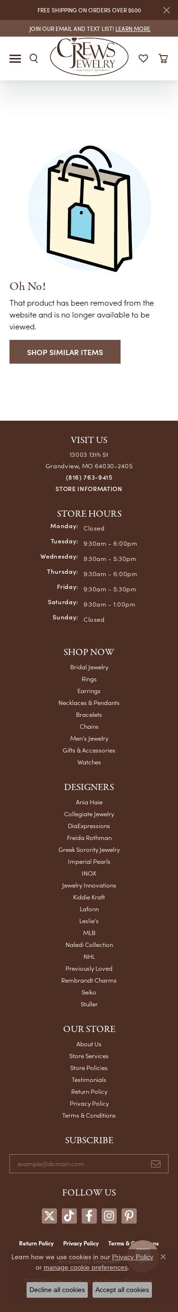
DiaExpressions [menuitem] (89, 825)
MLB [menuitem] (89, 932)
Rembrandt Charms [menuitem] (89, 979)
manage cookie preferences (86, 1267)
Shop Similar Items (65, 352)
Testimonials (89, 1079)
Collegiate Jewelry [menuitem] (89, 813)
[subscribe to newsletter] (155, 1164)
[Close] (166, 10)
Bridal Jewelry (89, 666)
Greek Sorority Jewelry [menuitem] (89, 849)
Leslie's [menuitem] (89, 920)
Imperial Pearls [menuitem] (89, 861)
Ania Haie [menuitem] (89, 801)
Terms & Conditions (89, 1114)
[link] (89, 28)
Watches (89, 761)
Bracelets (89, 714)
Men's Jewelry (89, 738)
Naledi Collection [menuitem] (89, 944)
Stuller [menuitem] (89, 1003)
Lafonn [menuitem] (89, 908)
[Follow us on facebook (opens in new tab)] (89, 1216)
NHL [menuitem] (89, 956)
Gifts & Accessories (89, 749)
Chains (89, 726)
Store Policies (89, 1067)
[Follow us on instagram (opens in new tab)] (109, 1216)
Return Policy (89, 1091)
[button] (33, 58)
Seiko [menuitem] (89, 991)
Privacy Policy (89, 1103)
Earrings (89, 690)
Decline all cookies (57, 1289)
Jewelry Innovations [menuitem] (89, 884)
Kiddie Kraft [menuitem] (89, 896)
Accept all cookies (122, 1289)
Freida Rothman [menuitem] (89, 837)
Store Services (89, 1055)
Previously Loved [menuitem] (89, 968)
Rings (89, 678)
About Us (89, 1043)
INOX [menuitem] (89, 873)
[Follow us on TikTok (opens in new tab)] (69, 1216)
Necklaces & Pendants (89, 702)
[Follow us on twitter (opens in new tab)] (49, 1216)
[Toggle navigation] (15, 58)
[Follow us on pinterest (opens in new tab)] (129, 1216)
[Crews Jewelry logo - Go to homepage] (89, 56)
